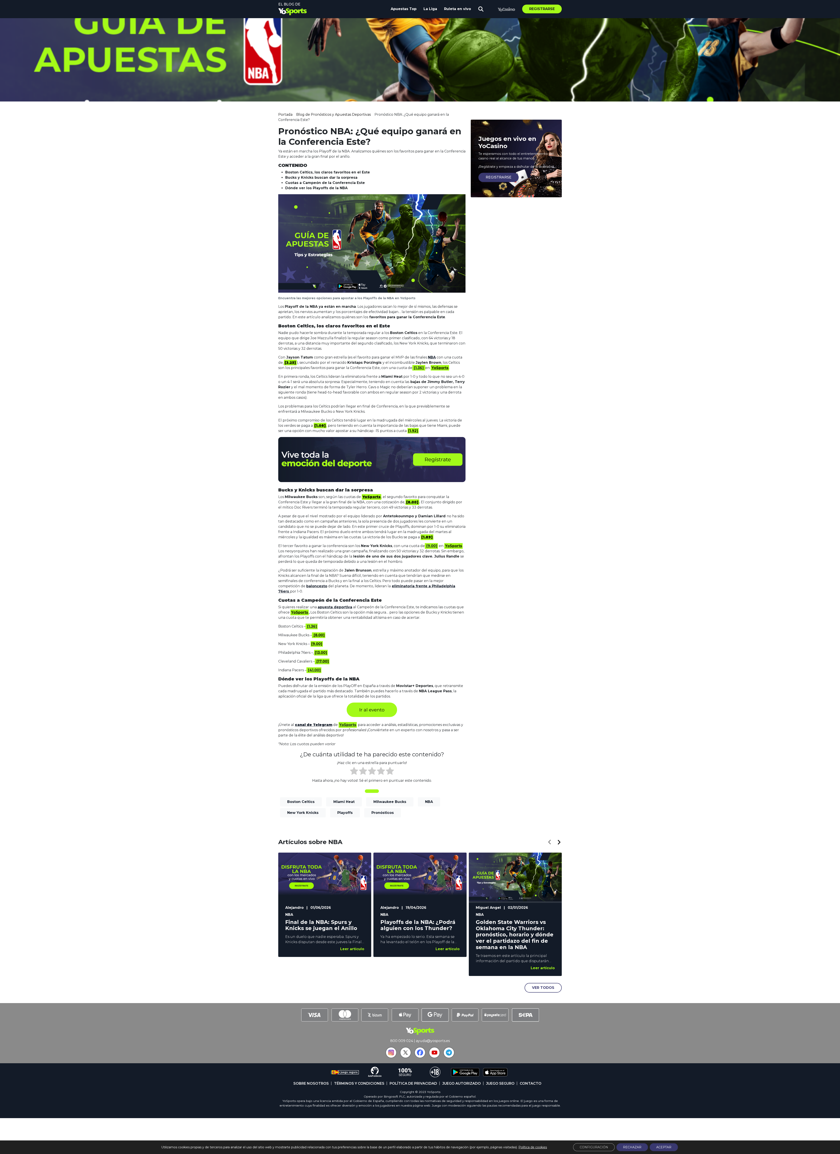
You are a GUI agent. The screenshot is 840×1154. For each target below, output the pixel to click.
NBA (432, 357)
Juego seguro (500, 1083)
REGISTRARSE (498, 177)
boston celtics (301, 802)
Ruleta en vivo (457, 9)
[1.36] (419, 368)
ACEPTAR (663, 1147)
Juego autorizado (461, 1083)
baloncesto (316, 586)
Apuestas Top (403, 9)
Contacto (530, 1083)
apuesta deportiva (335, 607)
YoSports (347, 725)
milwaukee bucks (389, 802)
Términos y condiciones (359, 1083)
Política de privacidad (413, 1083)
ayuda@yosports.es (433, 1041)
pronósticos (382, 813)
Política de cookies (532, 1147)
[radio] (354, 771)
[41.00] (314, 670)
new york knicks (302, 813)
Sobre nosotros (311, 1083)
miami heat (344, 802)
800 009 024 (401, 1041)
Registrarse (542, 9)
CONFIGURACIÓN (594, 1147)
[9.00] (431, 546)
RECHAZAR (632, 1147)
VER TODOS (543, 988)
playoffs (345, 813)
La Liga (430, 9)
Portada (285, 114)
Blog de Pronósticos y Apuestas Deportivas (333, 114)
